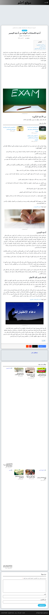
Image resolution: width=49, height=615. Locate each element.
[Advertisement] (38, 15)
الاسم (45, 594)
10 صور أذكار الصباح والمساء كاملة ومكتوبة (42, 375)
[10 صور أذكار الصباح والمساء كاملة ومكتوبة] (41, 370)
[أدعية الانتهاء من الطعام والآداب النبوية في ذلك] (30, 472)
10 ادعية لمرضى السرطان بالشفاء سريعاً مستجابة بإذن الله (8, 465)
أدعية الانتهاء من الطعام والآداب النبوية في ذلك (30, 476)
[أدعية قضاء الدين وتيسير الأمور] (41, 472)
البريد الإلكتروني (43, 599)
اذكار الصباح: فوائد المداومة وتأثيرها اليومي (19, 374)
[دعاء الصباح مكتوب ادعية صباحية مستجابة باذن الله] (7, 516)
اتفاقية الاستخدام (4, 612)
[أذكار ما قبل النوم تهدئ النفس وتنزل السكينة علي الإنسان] (30, 370)
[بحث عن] (42, 3)
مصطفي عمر (27, 38)
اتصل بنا (23, 612)
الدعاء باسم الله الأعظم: (39, 48)
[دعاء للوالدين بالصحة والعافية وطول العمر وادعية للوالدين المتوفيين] (42, 137)
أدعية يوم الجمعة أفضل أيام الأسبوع (19, 477)
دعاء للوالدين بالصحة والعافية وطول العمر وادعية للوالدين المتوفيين (32, 137)
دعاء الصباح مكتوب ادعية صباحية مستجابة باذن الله (7, 566)
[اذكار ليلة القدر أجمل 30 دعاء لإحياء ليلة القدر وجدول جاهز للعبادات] (42, 128)
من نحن (16, 612)
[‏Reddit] (27, 346)
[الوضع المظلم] (40, 3)
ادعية (43, 340)
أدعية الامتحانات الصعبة (35, 299)
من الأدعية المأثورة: (40, 45)
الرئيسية (34, 27)
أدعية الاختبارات (37, 206)
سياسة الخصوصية (11, 612)
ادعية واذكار (30, 27)
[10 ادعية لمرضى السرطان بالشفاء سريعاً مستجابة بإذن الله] (7, 415)
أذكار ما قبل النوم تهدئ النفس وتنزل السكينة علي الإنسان (31, 375)
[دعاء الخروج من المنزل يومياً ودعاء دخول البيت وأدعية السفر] (20, 128)
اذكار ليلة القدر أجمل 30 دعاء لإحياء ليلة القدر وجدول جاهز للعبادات (32, 129)
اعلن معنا (19, 612)
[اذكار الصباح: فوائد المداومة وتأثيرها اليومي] (19, 370)
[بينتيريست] (30, 346)
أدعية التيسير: (42, 46)
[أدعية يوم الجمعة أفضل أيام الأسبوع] (19, 472)
